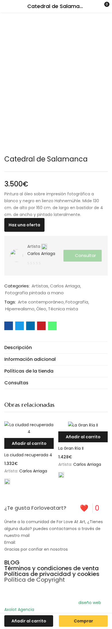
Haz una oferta (24, 225)
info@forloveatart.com (40, 542)
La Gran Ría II (71, 448)
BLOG (12, 562)
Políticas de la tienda (28, 371)
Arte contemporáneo (41, 302)
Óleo (41, 309)
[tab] (56, 347)
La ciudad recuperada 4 (28, 455)
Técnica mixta (63, 309)
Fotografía (76, 302)
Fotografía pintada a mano (34, 293)
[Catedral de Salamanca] (8, 326)
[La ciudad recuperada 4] (29, 428)
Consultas (16, 382)
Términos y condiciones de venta (51, 568)
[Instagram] (27, 590)
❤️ (89, 508)
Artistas (40, 286)
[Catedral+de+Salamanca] (19, 326)
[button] (96, 6)
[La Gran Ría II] (83, 425)
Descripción (18, 347)
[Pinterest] (11, 590)
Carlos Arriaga (41, 253)
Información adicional (30, 359)
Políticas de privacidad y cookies (51, 574)
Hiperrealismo (19, 309)
